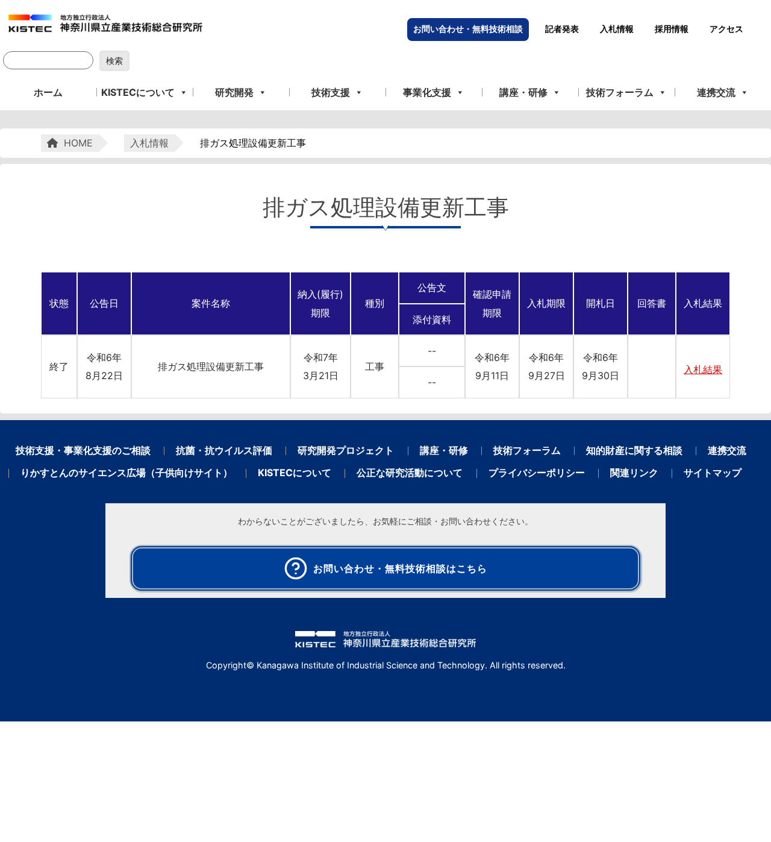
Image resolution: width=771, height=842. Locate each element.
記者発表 (562, 29)
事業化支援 (427, 92)
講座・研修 (523, 92)
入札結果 (703, 369)
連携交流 (716, 92)
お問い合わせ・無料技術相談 (468, 29)
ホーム (48, 92)
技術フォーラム (620, 92)
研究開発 (234, 92)
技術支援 (330, 92)
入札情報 (617, 29)
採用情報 (671, 29)
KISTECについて (138, 92)
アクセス (726, 29)
